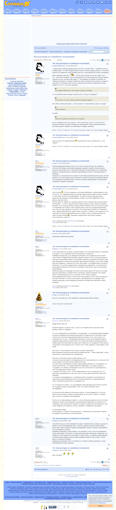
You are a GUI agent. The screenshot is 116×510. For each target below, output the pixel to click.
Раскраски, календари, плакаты (84, 482)
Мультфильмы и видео (40, 482)
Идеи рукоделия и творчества (79, 493)
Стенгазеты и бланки (102, 490)
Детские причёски (52, 493)
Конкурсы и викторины (16, 482)
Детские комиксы (12, 487)
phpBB (68, 474)
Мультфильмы (20, 487)
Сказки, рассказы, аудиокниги (60, 483)
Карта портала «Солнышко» (12, 497)
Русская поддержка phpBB (72, 476)
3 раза (44, 326)
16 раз (44, 325)
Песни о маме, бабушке (17, 90)
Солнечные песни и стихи (75, 483)
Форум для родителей (89, 483)
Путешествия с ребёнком (64, 493)
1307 (42, 165)
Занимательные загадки (58, 488)
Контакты (69, 498)
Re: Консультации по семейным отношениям (71, 63)
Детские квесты (79, 487)
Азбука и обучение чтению (36, 488)
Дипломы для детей (39, 492)
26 (41, 321)
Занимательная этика (70, 488)
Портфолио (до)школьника (16, 492)
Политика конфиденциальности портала (55, 498)
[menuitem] (44, 48)
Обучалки (14, 91)
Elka (36, 301)
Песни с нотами (79, 490)
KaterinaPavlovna (39, 72)
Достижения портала (66, 497)
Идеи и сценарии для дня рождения (65, 487)
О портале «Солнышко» (27, 497)
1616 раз (45, 312)
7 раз (44, 82)
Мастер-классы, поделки (45, 483)
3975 (42, 306)
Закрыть (100, 506)
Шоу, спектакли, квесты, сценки (16, 93)
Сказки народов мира (16, 83)
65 (41, 77)
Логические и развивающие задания (19, 488)
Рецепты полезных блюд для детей (38, 493)
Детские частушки (69, 490)
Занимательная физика (27, 490)
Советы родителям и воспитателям (102, 482)
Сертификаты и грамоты (51, 492)
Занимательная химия (14, 490)
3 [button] (104, 60)
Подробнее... (103, 503)
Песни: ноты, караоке (17, 95)
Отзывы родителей (78, 497)
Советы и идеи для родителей (99, 492)
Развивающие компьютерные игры (17, 88)
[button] (98, 60)
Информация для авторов (53, 497)
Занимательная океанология (56, 490)
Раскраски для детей (89, 487)
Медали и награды (28, 492)
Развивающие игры (28, 482)
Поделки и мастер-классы (102, 487)
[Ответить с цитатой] (107, 64)
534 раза (45, 169)
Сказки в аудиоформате (89, 490)
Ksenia (54, 222)
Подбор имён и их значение (83, 492)
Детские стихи (47, 488)
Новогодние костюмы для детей (67, 492)
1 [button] (100, 60)
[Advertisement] (72, 30)
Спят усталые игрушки (17, 86)
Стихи (22, 92)
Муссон (37, 246)
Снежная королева (16, 81)
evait (36, 160)
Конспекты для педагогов (68, 482)
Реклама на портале (39, 497)
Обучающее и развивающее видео (34, 487)
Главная (33, 15)
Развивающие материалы (53, 482)
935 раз (44, 311)
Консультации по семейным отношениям (54, 57)
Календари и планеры (49, 487)
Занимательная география (84, 488)
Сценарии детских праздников (30, 483)
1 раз (44, 255)
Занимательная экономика (99, 488)
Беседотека (38, 15)
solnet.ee (44, 501)
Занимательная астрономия (41, 490)
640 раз (44, 170)
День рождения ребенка (17, 85)
